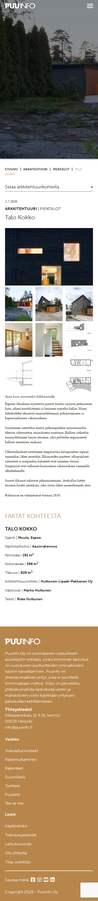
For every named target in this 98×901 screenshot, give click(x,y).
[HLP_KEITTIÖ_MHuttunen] (18, 340)
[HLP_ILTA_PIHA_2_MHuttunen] (18, 304)
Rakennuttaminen (21, 759)
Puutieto (12, 794)
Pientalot (61, 169)
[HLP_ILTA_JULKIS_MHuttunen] (49, 257)
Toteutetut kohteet (21, 750)
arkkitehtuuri (35, 169)
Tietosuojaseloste (21, 835)
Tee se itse (14, 803)
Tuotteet (12, 785)
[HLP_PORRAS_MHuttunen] (49, 340)
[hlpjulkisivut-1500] (79, 340)
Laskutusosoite (18, 844)
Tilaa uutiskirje (18, 862)
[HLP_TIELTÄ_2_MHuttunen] (79, 304)
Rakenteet (14, 768)
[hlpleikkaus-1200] (18, 375)
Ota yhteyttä (16, 853)
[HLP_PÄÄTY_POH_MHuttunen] (49, 304)
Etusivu (11, 169)
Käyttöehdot (16, 826)
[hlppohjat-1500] (79, 375)
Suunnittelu (15, 777)
